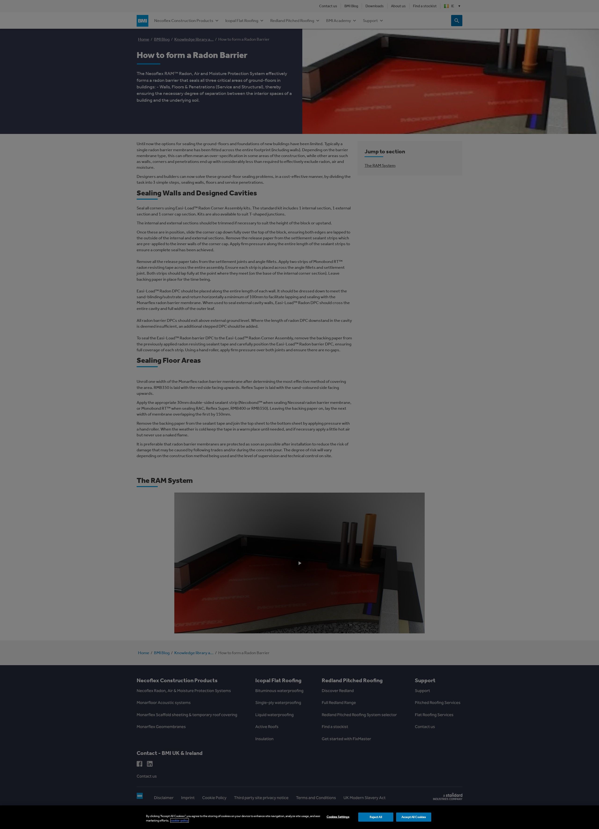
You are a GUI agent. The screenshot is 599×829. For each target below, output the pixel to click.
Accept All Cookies (414, 817)
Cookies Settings (338, 816)
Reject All (376, 817)
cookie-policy (179, 820)
